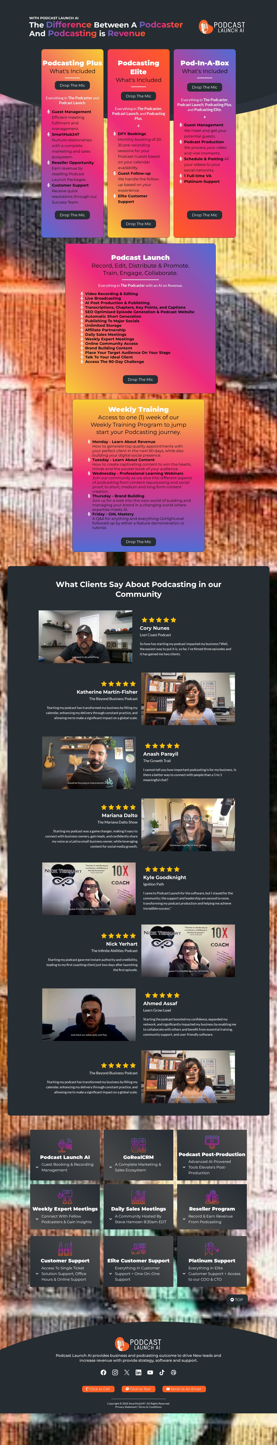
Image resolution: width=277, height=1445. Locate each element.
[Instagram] (115, 1372)
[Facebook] (103, 1372)
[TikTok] (162, 1372)
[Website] (173, 1372)
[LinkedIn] (138, 1372)
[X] (127, 1372)
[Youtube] (150, 1372)
